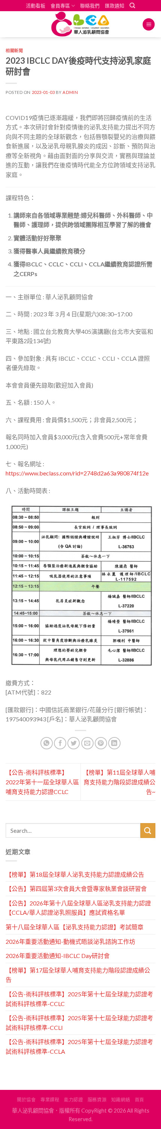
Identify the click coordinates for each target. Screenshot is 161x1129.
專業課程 (49, 1100)
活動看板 (35, 6)
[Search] (132, 5)
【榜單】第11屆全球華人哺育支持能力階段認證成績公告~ (119, 782)
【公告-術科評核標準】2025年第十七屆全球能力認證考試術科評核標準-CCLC (79, 998)
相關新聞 (14, 50)
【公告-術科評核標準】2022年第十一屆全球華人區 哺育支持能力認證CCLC (42, 782)
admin (70, 92)
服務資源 (97, 1100)
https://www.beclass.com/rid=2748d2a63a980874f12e (77, 473)
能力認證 (73, 1100)
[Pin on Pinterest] (101, 743)
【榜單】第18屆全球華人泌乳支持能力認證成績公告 (75, 874)
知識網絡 (120, 1100)
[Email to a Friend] (87, 743)
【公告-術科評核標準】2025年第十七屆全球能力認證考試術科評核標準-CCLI (79, 1022)
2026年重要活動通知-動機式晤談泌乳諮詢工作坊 (70, 941)
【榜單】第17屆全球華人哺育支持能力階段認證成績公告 (78, 975)
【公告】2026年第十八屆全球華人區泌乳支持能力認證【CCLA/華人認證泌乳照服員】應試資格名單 (78, 907)
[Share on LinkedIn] (114, 743)
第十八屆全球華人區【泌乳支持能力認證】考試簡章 (74, 926)
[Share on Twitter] (73, 743)
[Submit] (147, 830)
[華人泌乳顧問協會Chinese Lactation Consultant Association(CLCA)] (80, 24)
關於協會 (26, 1100)
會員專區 (60, 6)
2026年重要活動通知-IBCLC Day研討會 (58, 955)
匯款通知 (114, 6)
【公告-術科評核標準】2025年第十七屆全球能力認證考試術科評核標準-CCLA (79, 1046)
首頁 (139, 1100)
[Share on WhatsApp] (46, 743)
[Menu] (149, 24)
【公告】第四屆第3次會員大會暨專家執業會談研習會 (76, 888)
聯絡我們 (90, 6)
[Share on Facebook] (60, 743)
